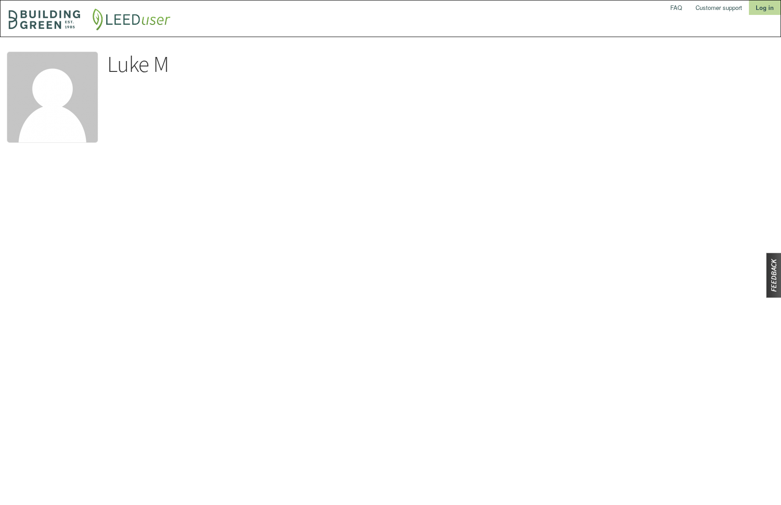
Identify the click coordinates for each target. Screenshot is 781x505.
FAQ (676, 7)
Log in (765, 7)
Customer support (719, 7)
